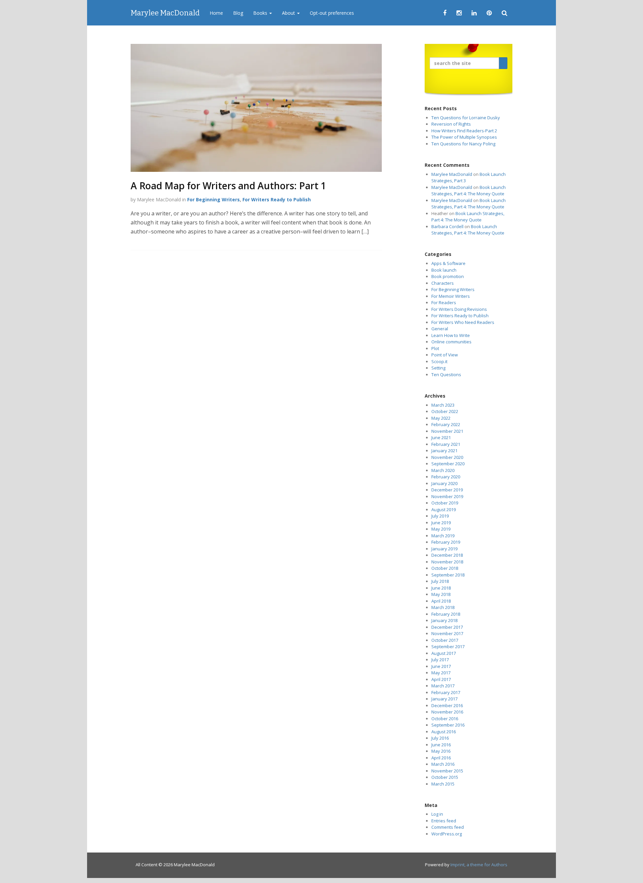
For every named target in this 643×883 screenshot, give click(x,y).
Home (216, 13)
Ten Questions (446, 374)
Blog (238, 13)
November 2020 (447, 457)
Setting (438, 368)
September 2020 (448, 464)
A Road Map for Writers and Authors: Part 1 (228, 185)
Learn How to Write (450, 335)
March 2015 (442, 784)
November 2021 (447, 431)
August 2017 (443, 653)
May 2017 (440, 673)
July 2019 (440, 516)
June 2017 (441, 666)
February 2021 (445, 444)
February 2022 (445, 424)
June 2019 (441, 523)
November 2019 (447, 496)
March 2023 (442, 405)
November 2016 (447, 712)
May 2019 (440, 529)
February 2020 (445, 477)
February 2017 (445, 692)
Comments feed (447, 827)
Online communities (451, 342)
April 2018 (441, 601)
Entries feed (443, 821)
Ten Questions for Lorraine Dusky (465, 118)
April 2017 (441, 679)
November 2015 (447, 771)
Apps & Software (448, 263)
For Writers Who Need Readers (462, 322)
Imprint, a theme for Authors (478, 865)
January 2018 (444, 620)
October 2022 (444, 411)
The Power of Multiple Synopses (464, 137)
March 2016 (442, 764)
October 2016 (444, 719)
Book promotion (447, 276)
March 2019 (442, 536)
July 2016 (440, 738)
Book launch (443, 270)
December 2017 (447, 627)
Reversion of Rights (451, 124)
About (289, 13)
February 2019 (445, 542)
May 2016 (440, 751)
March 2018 (442, 607)
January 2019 (444, 549)
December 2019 (447, 490)
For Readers (443, 302)
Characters (442, 283)
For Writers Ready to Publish (276, 199)
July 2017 (440, 660)
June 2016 (441, 745)
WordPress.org (446, 834)
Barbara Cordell (447, 226)
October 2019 (444, 503)
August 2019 (443, 509)
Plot (435, 348)
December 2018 (447, 555)
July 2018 (440, 581)
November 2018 (447, 562)
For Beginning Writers (213, 199)
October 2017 (444, 640)
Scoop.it (439, 361)
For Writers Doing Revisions (459, 309)
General (439, 329)
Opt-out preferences (332, 13)
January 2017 (444, 699)
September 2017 (448, 646)
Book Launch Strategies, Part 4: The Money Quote (468, 190)
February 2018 (445, 614)
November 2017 (447, 633)
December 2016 (447, 705)
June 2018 (441, 588)
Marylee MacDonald (165, 12)
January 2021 (444, 451)
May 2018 (440, 594)
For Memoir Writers (450, 296)
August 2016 (443, 732)
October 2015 (444, 777)
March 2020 (442, 470)
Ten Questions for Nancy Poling (463, 144)
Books (261, 13)
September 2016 (448, 725)
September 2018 (448, 575)
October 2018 (444, 568)
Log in (437, 814)
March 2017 (442, 686)
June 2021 (441, 437)
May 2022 (440, 418)
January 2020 (444, 483)
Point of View (444, 355)
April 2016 (441, 758)
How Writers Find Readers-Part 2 (464, 131)
